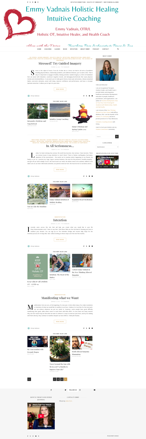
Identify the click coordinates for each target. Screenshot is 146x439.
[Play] (98, 167)
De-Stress (33, 57)
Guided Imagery (43, 57)
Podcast (96, 49)
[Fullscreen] (116, 167)
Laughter (48, 141)
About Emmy (85, 49)
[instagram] (32, 2)
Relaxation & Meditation (71, 59)
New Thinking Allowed (111, 2)
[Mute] (114, 167)
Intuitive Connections (78, 2)
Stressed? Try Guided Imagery (60, 63)
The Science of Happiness (78, 143)
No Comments (65, 67)
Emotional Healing (39, 140)
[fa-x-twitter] (30, 2)
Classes (57, 49)
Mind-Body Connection (73, 141)
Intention (60, 220)
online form (68, 401)
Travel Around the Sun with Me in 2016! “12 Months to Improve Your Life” (60, 367)
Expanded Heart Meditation (82, 200)
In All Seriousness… (60, 146)
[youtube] (35, 2)
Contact (105, 49)
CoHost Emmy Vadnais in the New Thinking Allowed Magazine (82, 272)
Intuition (73, 49)
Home (39, 49)
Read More (60, 89)
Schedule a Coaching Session (104, 122)
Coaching (47, 49)
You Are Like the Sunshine (37, 207)
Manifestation (76, 57)
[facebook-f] (27, 2)
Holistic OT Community (94, 2)
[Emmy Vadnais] (73, 25)
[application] (107, 162)
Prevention (57, 59)
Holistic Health (56, 57)
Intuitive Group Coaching (59, 119)
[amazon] (37, 2)
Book (65, 49)
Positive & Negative (44, 59)
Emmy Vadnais (35, 96)
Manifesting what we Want (60, 298)
